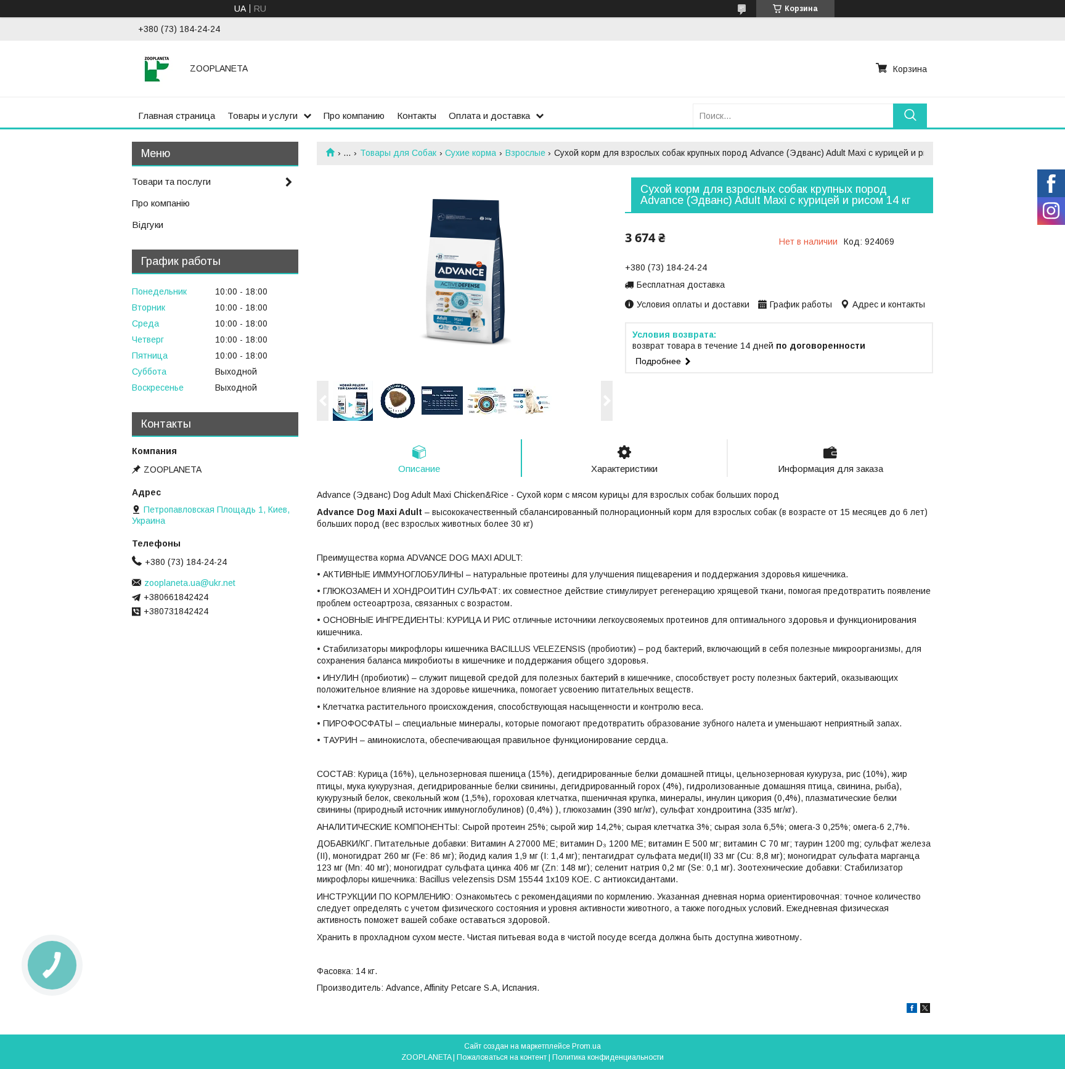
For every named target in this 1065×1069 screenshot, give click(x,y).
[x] (925, 1010)
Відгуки (147, 224)
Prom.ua (586, 1046)
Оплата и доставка (489, 115)
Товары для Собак (398, 153)
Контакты (416, 115)
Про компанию (354, 115)
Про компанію (161, 203)
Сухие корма (470, 153)
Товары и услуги (262, 115)
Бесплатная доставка (681, 285)
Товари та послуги (171, 181)
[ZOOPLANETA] (156, 68)
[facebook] (912, 1010)
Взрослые (525, 153)
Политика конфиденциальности (608, 1057)
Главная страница (176, 115)
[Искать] (910, 116)
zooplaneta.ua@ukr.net (189, 583)
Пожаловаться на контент (502, 1057)
